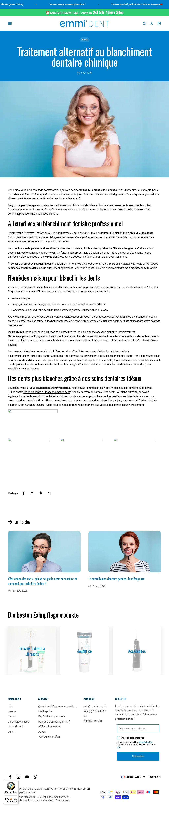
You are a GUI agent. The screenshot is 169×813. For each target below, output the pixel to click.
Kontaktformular (93, 720)
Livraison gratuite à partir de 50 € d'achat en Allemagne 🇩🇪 (128, 4)
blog (10, 706)
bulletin (12, 731)
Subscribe (138, 756)
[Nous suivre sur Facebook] (10, 777)
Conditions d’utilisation (19, 800)
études (12, 716)
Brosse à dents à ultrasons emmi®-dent (46, 392)
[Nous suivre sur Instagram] (18, 777)
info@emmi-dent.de (95, 706)
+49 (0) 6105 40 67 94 (95, 713)
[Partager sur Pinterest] (40, 493)
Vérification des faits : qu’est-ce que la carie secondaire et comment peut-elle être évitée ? (42, 581)
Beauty (85, 39)
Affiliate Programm (49, 726)
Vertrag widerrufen (49, 736)
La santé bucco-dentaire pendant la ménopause (116, 578)
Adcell (42, 731)
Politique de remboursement (54, 797)
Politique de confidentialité (21, 797)
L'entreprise (45, 711)
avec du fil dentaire (43, 396)
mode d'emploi (16, 726)
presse (12, 711)
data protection (146, 742)
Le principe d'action (19, 721)
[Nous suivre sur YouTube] (27, 777)
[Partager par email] (49, 493)
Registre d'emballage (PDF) (54, 721)
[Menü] (17, 782)
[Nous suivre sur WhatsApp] (35, 777)
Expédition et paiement (51, 716)
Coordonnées (63, 800)
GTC (119, 747)
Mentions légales (43, 800)
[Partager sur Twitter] (32, 493)
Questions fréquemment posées (57, 706)
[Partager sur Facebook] (23, 493)
